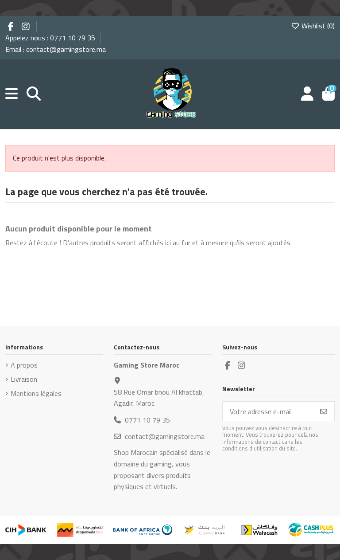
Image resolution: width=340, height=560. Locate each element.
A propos (24, 365)
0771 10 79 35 (147, 420)
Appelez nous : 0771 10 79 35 (51, 37)
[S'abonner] (323, 411)
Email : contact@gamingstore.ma (55, 49)
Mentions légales (36, 393)
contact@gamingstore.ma (165, 436)
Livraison (24, 379)
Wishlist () (317, 25)
